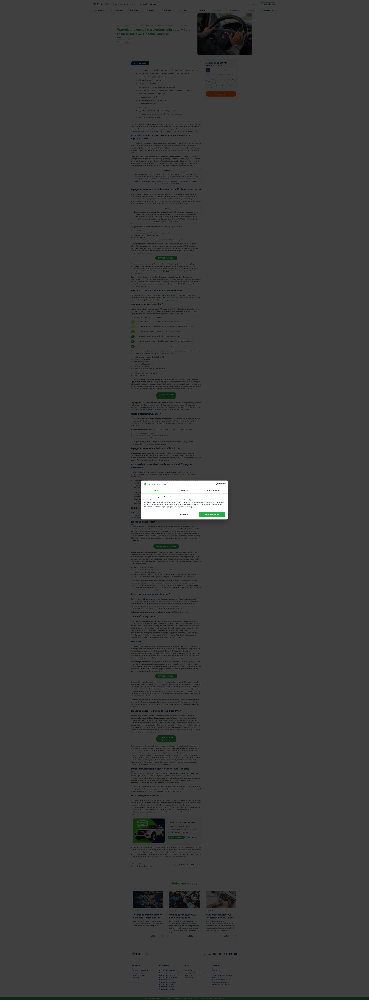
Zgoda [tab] (156, 490)
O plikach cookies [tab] (213, 490)
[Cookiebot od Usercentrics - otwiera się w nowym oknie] (217, 484)
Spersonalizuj (183, 514)
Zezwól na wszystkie (212, 514)
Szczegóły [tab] (184, 490)
